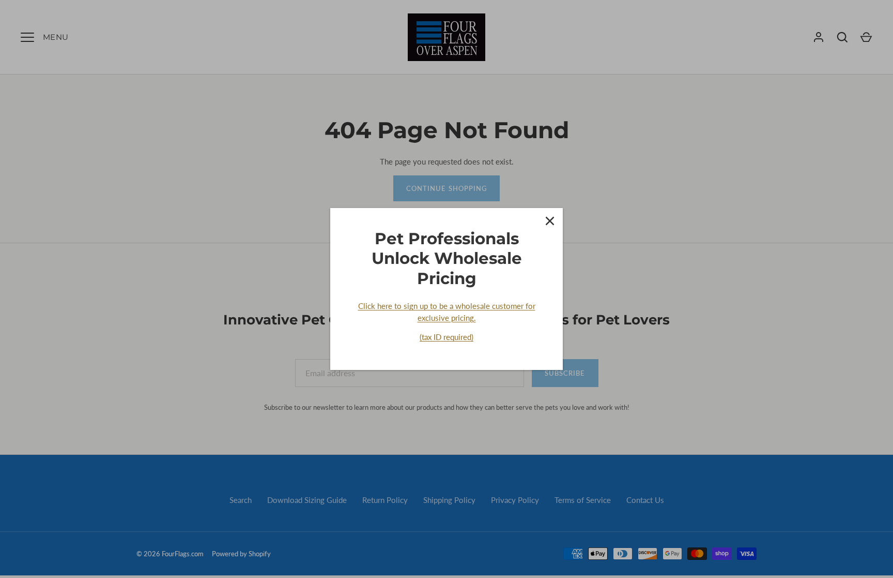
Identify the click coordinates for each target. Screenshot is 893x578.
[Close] (549, 221)
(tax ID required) (446, 337)
